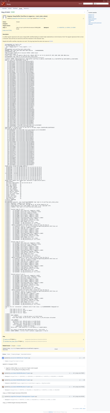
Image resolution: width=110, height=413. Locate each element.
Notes (8, 354)
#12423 (27, 369)
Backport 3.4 (91, 16)
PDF (81, 408)
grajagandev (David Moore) (18, 18)
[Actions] (83, 349)
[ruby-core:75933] (79, 386)
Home (1, 1)
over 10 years (27, 18)
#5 (74, 396)
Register (108, 1)
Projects (5, 1)
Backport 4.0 (91, 17)
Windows (90, 24)
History (4, 354)
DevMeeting (91, 20)
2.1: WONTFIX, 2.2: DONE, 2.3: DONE (66, 27)
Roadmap (15, 8)
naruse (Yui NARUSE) (16, 358)
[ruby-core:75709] (7, 30)
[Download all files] (83, 339)
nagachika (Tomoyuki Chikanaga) (19, 396)
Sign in (104, 1)
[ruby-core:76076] (79, 396)
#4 (74, 386)
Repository (26, 8)
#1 (84, 358)
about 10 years (40, 18)
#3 (84, 380)
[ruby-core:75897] (79, 373)
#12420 (51, 41)
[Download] (15, 339)
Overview (4, 8)
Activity (9, 8)
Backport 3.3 (91, 14)
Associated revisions (26, 354)
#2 (74, 373)
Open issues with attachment (94, 23)
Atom (84, 408)
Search (80, 3)
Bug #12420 (13, 348)
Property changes (15, 354)
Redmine (51, 412)
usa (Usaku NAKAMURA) (17, 373)
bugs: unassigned (92, 18)
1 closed (18, 345)
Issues (20, 8)
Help (9, 1)
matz (89, 21)
